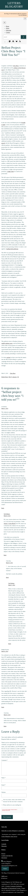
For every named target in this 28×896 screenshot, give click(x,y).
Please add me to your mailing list (12, 805)
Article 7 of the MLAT (10, 523)
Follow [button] (5, 868)
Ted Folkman (7, 514)
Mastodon (4, 846)
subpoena (14, 377)
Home (7, 26)
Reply (2, 508)
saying (8, 357)
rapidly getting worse (6, 343)
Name (3, 777)
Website (3, 792)
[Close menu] (4, 22)
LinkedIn (3, 844)
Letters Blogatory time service (9, 836)
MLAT (10, 377)
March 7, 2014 (11, 585)
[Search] (23, 37)
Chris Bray (16, 65)
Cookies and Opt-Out (7, 855)
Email (3, 785)
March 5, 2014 (4, 408)
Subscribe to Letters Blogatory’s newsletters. (13, 830)
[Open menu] (25, 18)
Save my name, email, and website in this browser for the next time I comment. (14, 800)
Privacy (3, 853)
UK (18, 377)
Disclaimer (4, 857)
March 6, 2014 (7, 515)
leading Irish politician (12, 249)
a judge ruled (10, 171)
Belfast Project (4, 377)
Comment (4, 760)
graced (3, 143)
